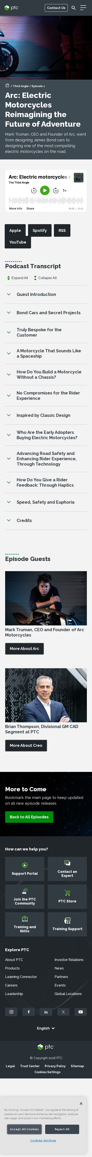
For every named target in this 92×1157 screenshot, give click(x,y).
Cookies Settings (47, 1072)
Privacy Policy (55, 1066)
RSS (62, 230)
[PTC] (46, 1047)
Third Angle (21, 86)
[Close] (81, 1103)
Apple (15, 230)
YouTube (17, 242)
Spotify (40, 230)
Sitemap (77, 1066)
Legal (10, 1066)
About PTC (14, 960)
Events (60, 985)
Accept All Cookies (24, 1129)
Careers (11, 985)
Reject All (62, 1129)
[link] (24, 649)
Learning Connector (21, 977)
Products (12, 968)
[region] (43, 1125)
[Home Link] (7, 87)
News (59, 968)
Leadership (14, 994)
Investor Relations (69, 960)
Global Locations (68, 994)
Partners (61, 977)
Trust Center (30, 1066)
